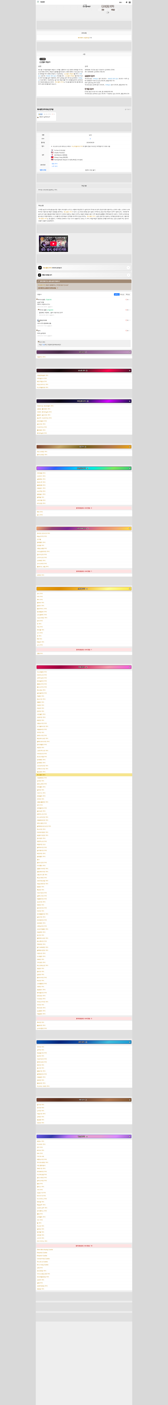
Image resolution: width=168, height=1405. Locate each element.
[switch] (107, 12)
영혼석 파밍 (43, 170)
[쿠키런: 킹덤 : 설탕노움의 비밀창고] (41, 2)
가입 (43, 344)
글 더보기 (128, 109)
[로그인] (126, 2)
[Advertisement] (84, 25)
